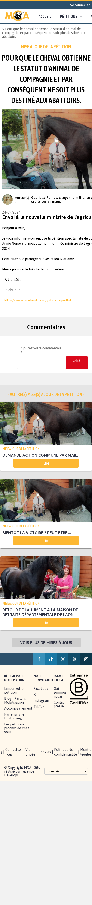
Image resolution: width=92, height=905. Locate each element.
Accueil (45, 16)
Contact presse (60, 714)
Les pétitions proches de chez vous (16, 737)
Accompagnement (18, 718)
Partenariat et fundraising (15, 726)
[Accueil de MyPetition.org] (17, 16)
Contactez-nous (13, 761)
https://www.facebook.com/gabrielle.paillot (36, 300)
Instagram (41, 710)
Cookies (45, 761)
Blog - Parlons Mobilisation (15, 710)
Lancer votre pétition (14, 700)
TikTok (39, 716)
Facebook (41, 698)
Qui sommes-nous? (61, 702)
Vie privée (30, 761)
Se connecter (80, 5)
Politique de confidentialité (65, 761)
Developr (11, 785)
